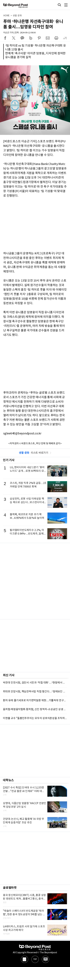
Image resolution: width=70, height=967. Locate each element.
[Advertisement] (35, 581)
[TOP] (35, 959)
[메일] (24, 959)
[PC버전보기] (45, 959)
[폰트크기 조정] (65, 38)
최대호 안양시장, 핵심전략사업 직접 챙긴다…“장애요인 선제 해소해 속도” (35, 691)
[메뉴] (66, 5)
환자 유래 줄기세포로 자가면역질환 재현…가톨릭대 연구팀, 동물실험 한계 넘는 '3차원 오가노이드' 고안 (35, 700)
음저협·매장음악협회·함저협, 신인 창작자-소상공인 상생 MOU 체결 (35, 709)
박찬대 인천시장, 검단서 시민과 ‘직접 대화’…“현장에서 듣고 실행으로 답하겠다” (35, 682)
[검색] (59, 5)
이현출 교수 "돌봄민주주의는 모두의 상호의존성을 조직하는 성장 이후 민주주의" (35, 718)
